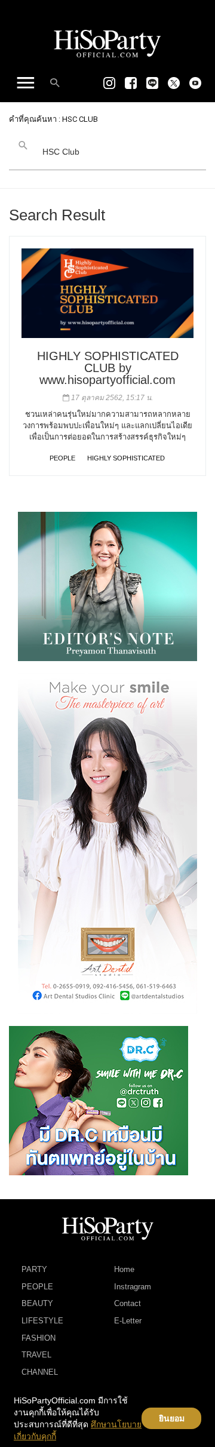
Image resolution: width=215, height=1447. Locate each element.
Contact (127, 1303)
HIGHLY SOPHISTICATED (126, 458)
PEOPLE (62, 458)
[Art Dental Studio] (107, 842)
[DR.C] (98, 1100)
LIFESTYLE (42, 1320)
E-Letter (128, 1320)
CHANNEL (40, 1372)
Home (124, 1269)
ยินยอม (172, 1418)
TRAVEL (36, 1354)
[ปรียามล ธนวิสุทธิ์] (107, 586)
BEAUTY (37, 1303)
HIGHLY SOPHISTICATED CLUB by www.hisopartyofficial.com (108, 367)
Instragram (132, 1286)
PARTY (34, 1269)
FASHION (39, 1338)
